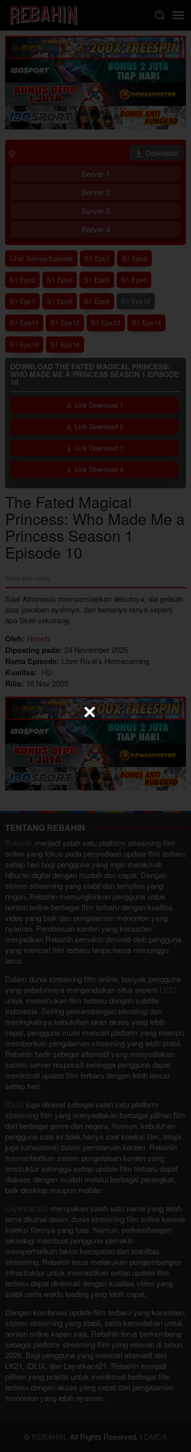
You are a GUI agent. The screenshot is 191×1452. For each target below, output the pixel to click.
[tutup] (90, 712)
